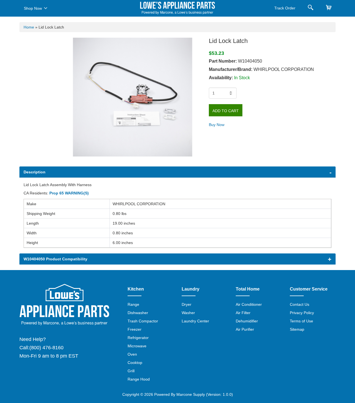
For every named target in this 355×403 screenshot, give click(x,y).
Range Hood (139, 379)
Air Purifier (245, 329)
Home (29, 27)
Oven (132, 354)
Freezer (134, 329)
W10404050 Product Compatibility (55, 259)
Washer (188, 312)
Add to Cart (225, 111)
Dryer (186, 304)
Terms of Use (301, 321)
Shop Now (33, 8)
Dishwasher (138, 312)
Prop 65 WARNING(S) (69, 193)
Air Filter (243, 312)
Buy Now (216, 124)
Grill (131, 371)
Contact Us (299, 304)
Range (133, 304)
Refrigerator (138, 337)
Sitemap (297, 329)
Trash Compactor (143, 321)
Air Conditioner (249, 304)
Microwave (137, 346)
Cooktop (135, 362)
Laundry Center (195, 321)
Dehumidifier (247, 321)
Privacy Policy (302, 312)
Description (34, 172)
